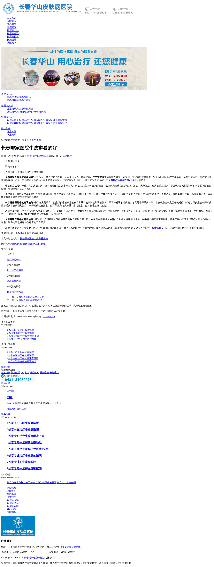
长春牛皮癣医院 (153, 228)
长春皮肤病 (13, 97)
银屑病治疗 (25, 120)
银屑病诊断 (37, 120)
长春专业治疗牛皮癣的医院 (25, 455)
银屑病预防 (13, 123)
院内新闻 (11, 24)
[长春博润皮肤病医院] (42, 13)
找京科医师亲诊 (15, 292)
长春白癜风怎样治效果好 (20, 482)
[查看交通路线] (73, 547)
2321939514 (49, 316)
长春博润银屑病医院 (37, 155)
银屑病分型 (13, 33)
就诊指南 (5, 367)
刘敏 (10, 397)
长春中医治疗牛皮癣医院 (21, 333)
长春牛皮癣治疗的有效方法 (30, 297)
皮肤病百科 (7, 94)
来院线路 (54, 372)
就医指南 (11, 42)
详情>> (57, 403)
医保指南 (44, 372)
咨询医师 (67, 155)
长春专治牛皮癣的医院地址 (23, 339)
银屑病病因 (49, 120)
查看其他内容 (14, 281)
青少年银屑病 (26, 108)
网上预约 (11, 134)
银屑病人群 (13, 30)
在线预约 (11, 408)
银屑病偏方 (25, 123)
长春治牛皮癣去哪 (66, 482)
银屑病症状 (61, 123)
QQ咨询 (25, 372)
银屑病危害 (49, 123)
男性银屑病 (25, 111)
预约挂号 (11, 39)
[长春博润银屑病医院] (74, 89)
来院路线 (11, 512)
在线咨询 (5, 372)
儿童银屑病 (13, 108)
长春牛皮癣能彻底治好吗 (29, 300)
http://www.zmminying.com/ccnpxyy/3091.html (23, 244)
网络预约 (5, 128)
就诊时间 (34, 372)
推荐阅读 (5, 414)
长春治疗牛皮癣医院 (118, 180)
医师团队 (11, 27)
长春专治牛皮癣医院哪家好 (25, 468)
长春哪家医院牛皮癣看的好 (34, 238)
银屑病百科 (13, 36)
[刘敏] (10, 391)
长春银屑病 (13, 100)
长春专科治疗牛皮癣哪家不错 (24, 336)
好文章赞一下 (14, 259)
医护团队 (11, 497)
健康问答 (11, 131)
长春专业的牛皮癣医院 (22, 461)
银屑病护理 (61, 120)
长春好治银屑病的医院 (44, 482)
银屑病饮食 (37, 123)
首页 (24, 140)
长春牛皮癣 (25, 100)
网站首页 (11, 18)
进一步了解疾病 (15, 270)
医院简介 (11, 21)
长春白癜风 (25, 97)
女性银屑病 (13, 111)
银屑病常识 (13, 120)
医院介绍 (11, 491)
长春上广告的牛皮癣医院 (21, 330)
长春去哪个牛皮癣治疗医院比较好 (29, 448)
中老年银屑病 (39, 111)
